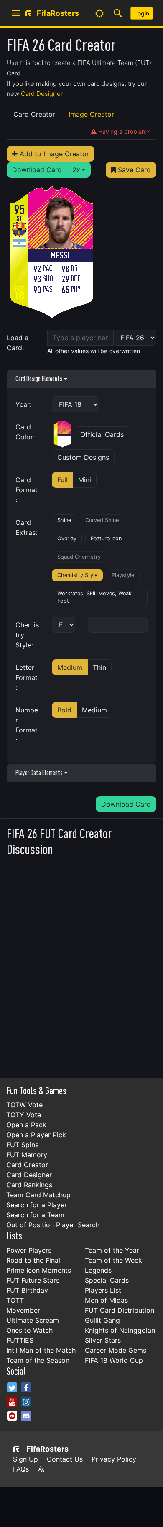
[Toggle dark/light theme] (99, 13)
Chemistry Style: (27, 635)
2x (76, 169)
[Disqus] (81, 965)
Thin (99, 667)
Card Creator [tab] (34, 114)
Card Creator (27, 1165)
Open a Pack (26, 1125)
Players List (103, 1290)
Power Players (28, 1250)
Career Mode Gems (115, 1350)
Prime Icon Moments (38, 1270)
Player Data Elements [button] (39, 772)
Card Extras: (26, 527)
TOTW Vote (24, 1105)
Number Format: (26, 725)
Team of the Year (112, 1250)
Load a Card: (17, 342)
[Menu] (16, 13)
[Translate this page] (41, 1469)
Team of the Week (113, 1260)
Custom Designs (83, 457)
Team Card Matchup (38, 1195)
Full (62, 480)
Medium (69, 667)
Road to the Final (33, 1260)
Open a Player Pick (36, 1135)
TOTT (15, 1300)
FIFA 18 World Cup (114, 1360)
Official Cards (102, 434)
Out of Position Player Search (52, 1225)
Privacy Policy (114, 1459)
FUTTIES (19, 1340)
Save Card (133, 169)
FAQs (21, 1469)
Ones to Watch (29, 1330)
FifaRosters (47, 1448)
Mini (84, 480)
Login (141, 13)
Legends (98, 1270)
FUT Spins (22, 1145)
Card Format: (26, 490)
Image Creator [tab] (91, 114)
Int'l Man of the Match (41, 1350)
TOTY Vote (23, 1115)
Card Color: (25, 432)
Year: (23, 404)
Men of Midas (106, 1300)
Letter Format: (26, 677)
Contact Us (65, 1459)
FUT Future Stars (32, 1280)
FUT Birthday (27, 1290)
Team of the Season (37, 1360)
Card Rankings (29, 1185)
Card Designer (42, 94)
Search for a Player (36, 1205)
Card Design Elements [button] (39, 378)
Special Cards (107, 1280)
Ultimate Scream (32, 1320)
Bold (64, 710)
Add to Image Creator (53, 154)
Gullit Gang (102, 1320)
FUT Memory (26, 1155)
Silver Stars (103, 1340)
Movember (23, 1310)
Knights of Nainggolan (120, 1330)
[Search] (118, 13)
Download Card (37, 169)
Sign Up (25, 1459)
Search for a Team (35, 1215)
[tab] (120, 131)
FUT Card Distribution (119, 1310)
